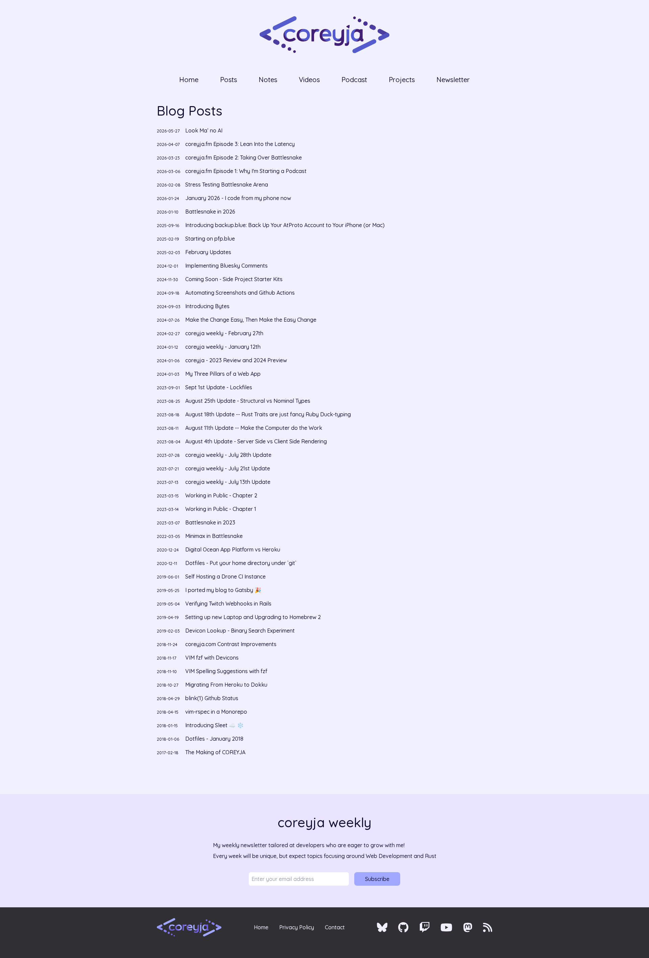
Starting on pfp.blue (196, 238)
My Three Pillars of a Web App (209, 373)
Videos (309, 79)
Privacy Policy (296, 927)
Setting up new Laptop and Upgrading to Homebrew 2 (239, 617)
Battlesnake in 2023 (196, 522)
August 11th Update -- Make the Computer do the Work (239, 427)
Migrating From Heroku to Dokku (212, 684)
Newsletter (453, 79)
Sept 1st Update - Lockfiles (204, 387)
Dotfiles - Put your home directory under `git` (226, 563)
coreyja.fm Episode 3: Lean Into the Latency (226, 144)
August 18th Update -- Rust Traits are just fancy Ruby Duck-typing (254, 414)
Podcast (354, 79)
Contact (335, 927)
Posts (228, 79)
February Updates (194, 252)
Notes (268, 79)
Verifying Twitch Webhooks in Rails (214, 603)
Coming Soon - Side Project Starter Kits (220, 279)
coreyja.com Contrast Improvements (217, 644)
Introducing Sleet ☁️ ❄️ (200, 725)
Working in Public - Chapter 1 (206, 509)
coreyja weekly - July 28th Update (214, 454)
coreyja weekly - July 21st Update (213, 468)
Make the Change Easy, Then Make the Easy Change (236, 319)
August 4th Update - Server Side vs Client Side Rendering (242, 441)
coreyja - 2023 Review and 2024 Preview (222, 360)
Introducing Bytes (193, 306)
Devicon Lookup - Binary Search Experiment (226, 630)
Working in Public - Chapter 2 (207, 495)
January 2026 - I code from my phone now (224, 198)
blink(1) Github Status (197, 698)
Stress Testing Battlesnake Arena (212, 184)
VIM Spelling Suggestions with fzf (212, 671)
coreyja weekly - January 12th (209, 346)
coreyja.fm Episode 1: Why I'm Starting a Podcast (232, 171)
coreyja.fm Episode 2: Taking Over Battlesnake (229, 157)
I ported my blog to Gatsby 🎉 (209, 590)
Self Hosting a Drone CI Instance (211, 576)
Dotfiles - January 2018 (200, 738)
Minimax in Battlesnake (200, 536)
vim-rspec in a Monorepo (202, 711)
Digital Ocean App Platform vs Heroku (218, 549)
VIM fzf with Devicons (198, 657)
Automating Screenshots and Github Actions (226, 292)
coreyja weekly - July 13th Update (213, 481)
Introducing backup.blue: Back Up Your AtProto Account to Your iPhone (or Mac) (271, 225)
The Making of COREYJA (201, 752)
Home (188, 79)
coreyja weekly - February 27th (210, 333)
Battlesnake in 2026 (196, 211)
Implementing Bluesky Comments (212, 265)
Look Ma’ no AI (189, 130)
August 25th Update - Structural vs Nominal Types (233, 400)
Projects (402, 79)
